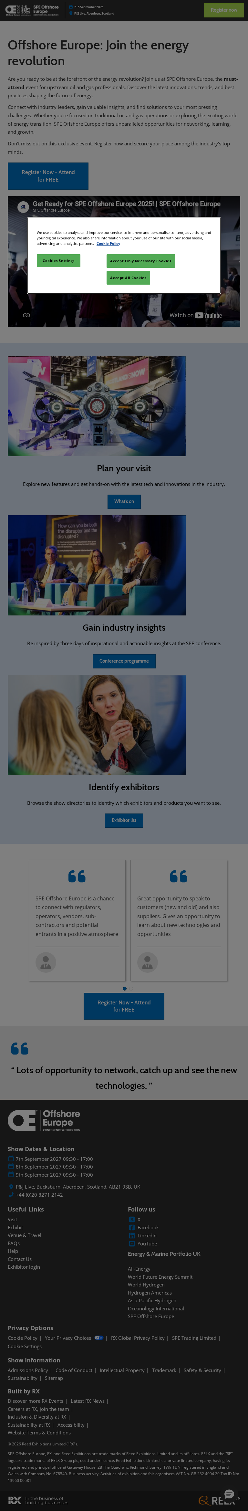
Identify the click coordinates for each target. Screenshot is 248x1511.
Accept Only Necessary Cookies (140, 260)
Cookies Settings (59, 260)
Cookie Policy (108, 243)
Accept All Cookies (128, 277)
